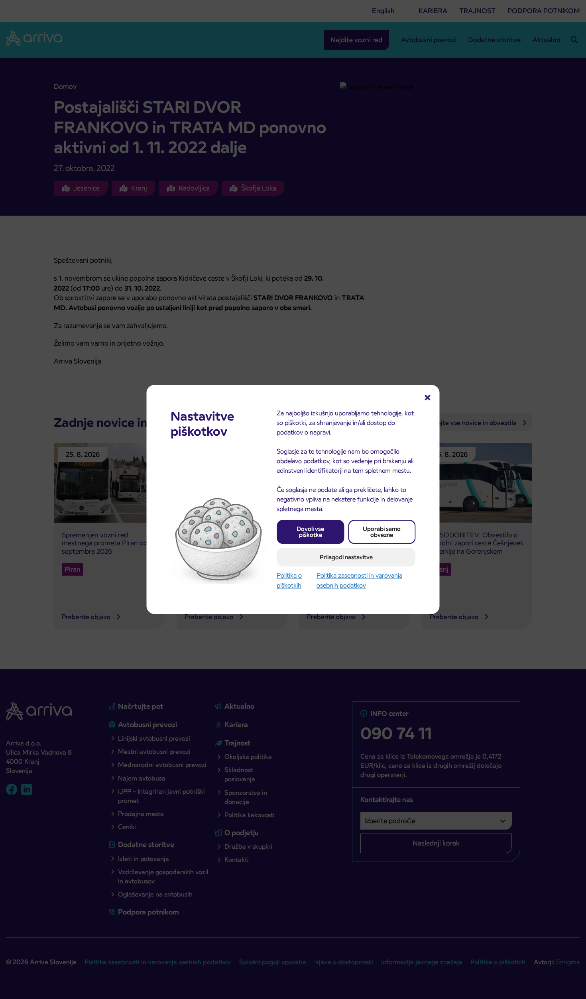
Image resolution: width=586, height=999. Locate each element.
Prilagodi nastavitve (346, 557)
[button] (428, 397)
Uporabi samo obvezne (382, 532)
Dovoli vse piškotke (310, 532)
